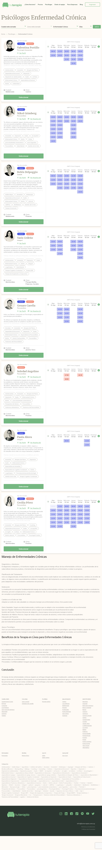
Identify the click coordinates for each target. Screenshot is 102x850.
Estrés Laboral (53, 783)
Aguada (85, 703)
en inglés (64, 771)
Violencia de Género (33, 797)
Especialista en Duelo (65, 777)
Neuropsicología (15, 787)
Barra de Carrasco (88, 705)
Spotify (82, 814)
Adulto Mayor (16, 767)
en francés (57, 771)
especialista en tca (44, 781)
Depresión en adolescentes (10, 771)
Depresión (81, 769)
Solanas (64, 715)
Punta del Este (66, 711)
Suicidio (52, 791)
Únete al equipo (59, 4)
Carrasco (85, 713)
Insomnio (17, 785)
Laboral (45, 785)
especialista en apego (8, 775)
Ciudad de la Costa (7, 701)
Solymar (4, 713)
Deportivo (73, 769)
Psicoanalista (31, 789)
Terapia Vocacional (7, 795)
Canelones (5, 699)
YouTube (88, 814)
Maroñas (85, 701)
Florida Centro (46, 701)
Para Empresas (72, 4)
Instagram (61, 814)
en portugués (88, 771)
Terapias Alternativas (21, 795)
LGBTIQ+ (51, 785)
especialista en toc (71, 781)
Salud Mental (16, 791)
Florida (44, 699)
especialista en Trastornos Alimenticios (13, 783)
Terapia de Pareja (59, 793)
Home (3, 34)
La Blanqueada (87, 725)
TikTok (77, 814)
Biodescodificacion (7, 769)
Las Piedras (5, 707)
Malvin (84, 729)
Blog (81, 4)
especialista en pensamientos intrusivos (48, 779)
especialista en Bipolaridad (89, 775)
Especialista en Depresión (49, 777)
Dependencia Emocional (61, 769)
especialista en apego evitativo (46, 775)
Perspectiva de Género (8, 789)
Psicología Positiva (67, 789)
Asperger (70, 767)
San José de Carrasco (8, 709)
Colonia (24, 699)
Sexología (38, 791)
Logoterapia (60, 785)
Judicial (31, 785)
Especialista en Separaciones (10, 781)
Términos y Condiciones (88, 827)
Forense (82, 783)
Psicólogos (48, 4)
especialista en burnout (9, 777)
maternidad (77, 785)
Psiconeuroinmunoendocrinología (85, 789)
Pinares (64, 707)
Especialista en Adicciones (43, 773)
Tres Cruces (86, 745)
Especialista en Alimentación (61, 773)
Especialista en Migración (9, 779)
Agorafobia (25, 767)
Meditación (86, 785)
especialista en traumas (34, 783)
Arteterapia (62, 767)
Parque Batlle (87, 733)
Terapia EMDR (71, 793)
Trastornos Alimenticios (73, 795)
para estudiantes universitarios (48, 787)
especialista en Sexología (29, 781)
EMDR (41, 771)
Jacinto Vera (86, 723)
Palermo (85, 731)
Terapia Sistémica (82, 793)
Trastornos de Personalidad (10, 797)
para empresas (32, 787)
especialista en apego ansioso (26, 775)
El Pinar (4, 703)
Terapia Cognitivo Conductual (10, 793)
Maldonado (66, 699)
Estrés (45, 783)
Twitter (93, 814)
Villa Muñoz (86, 747)
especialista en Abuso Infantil (24, 773)
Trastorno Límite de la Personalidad (54, 795)
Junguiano (38, 785)
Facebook (72, 814)
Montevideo (87, 699)
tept (81, 791)
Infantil (11, 785)
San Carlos (65, 713)
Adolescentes (6, 767)
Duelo (36, 771)
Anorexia (46, 767)
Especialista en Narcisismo (26, 779)
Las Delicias (66, 703)
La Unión (85, 727)
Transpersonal (37, 795)
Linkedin (66, 814)
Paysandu (5, 753)
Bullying (27, 769)
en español (48, 771)
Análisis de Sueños (36, 767)
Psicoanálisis (21, 789)
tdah (77, 791)
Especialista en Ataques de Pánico (68, 775)
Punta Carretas (87, 741)
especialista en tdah (58, 781)
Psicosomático (6, 791)
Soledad (45, 791)
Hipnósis (4, 785)
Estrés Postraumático (65, 783)
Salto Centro (45, 757)
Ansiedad (54, 767)
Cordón (85, 721)
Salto (44, 753)
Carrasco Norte (87, 715)
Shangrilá (4, 711)
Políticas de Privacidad (88, 829)
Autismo (90, 767)
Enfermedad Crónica (8, 773)
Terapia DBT (24, 793)
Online (23, 787)
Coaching (34, 769)
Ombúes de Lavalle (27, 703)
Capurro (85, 711)
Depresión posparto (26, 771)
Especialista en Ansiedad (79, 773)
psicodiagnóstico (42, 789)
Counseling (42, 769)
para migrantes (63, 787)
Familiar (76, 783)
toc (30, 795)
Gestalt (89, 783)
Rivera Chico (25, 755)
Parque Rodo (86, 735)
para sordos (73, 787)
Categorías (5, 764)
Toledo (4, 715)
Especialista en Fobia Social (81, 777)
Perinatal (81, 787)
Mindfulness (94, 785)
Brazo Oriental (87, 707)
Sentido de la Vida (27, 791)
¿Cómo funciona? (30, 4)
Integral (24, 785)
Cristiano (49, 769)
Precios (40, 4)
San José (65, 753)
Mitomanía (5, 787)
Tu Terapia (12, 5)
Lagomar (4, 705)
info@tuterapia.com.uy (86, 824)
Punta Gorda (86, 743)
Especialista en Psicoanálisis (70, 779)
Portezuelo (65, 709)
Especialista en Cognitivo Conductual (28, 777)
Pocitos (85, 737)
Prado (84, 739)
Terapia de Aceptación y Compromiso (41, 793)
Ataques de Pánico (80, 767)
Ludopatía (69, 785)
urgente (22, 797)
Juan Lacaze (25, 701)
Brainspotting (19, 769)
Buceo (84, 709)
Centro (64, 701)
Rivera (24, 753)
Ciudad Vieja (86, 719)
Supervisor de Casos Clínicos (65, 791)
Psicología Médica (54, 789)
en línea (79, 771)
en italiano (72, 771)
